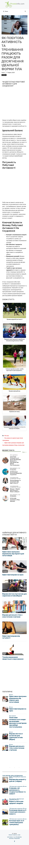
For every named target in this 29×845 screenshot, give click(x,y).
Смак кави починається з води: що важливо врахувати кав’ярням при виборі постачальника (15, 461)
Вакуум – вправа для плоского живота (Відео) (15, 490)
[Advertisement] (14, 103)
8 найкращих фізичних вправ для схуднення (16, 473)
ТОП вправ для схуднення (12, 775)
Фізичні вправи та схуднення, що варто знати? (15, 482)
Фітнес (4, 75)
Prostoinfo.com (14, 834)
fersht (3, 72)
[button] (25, 11)
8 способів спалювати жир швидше (15, 500)
